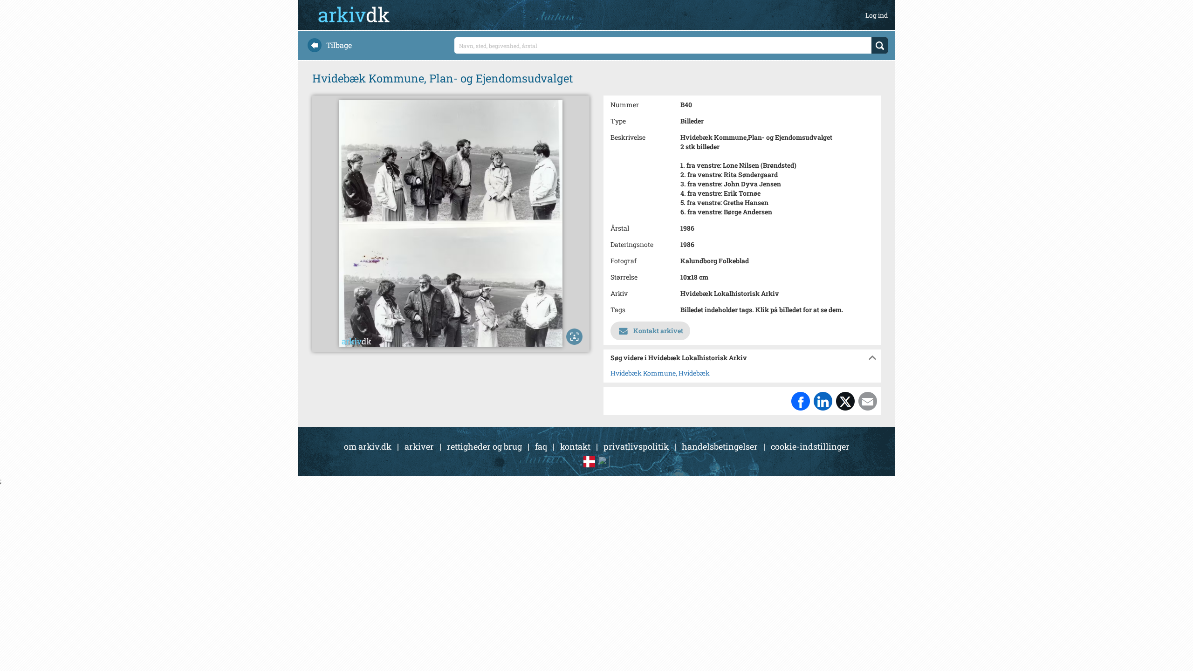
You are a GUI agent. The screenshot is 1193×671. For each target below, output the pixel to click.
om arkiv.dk (367, 446)
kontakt (575, 446)
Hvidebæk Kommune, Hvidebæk (660, 373)
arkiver (419, 446)
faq (541, 446)
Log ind (876, 15)
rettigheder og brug (484, 446)
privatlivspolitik (636, 446)
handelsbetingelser (720, 446)
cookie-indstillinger (810, 446)
